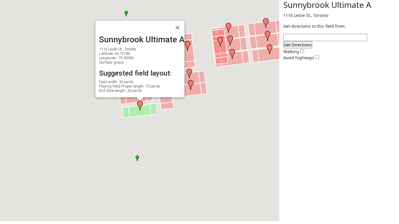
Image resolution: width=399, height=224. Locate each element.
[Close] (178, 28)
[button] (228, 28)
